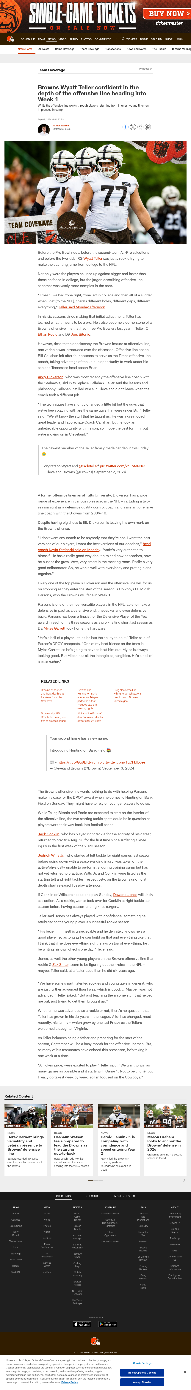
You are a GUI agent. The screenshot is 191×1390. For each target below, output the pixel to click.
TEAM (16, 1207)
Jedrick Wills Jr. (51, 855)
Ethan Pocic (47, 334)
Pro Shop (175, 1238)
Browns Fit (175, 1223)
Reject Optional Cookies (142, 1372)
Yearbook (15, 1272)
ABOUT (175, 1207)
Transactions (15, 1241)
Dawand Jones (125, 894)
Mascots (143, 1241)
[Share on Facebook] (126, 129)
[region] (95, 1372)
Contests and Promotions (143, 1216)
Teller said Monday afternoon (82, 307)
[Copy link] (148, 127)
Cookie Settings (142, 1363)
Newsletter (175, 1244)
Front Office (16, 1259)
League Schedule (109, 1241)
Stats (15, 1247)
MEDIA (47, 1207)
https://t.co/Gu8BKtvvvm (78, 762)
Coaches (15, 1219)
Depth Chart (16, 1226)
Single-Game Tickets (77, 1216)
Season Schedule (110, 1213)
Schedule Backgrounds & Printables (110, 1222)
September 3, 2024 (118, 768)
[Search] (123, 38)
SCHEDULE (110, 1207)
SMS (174, 1250)
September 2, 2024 (110, 472)
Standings (16, 1253)
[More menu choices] (115, 38)
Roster (15, 1213)
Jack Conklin (48, 834)
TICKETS (77, 1207)
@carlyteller (88, 466)
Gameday (143, 1226)
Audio (47, 1231)
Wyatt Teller (92, 258)
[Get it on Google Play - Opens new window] (107, 1326)
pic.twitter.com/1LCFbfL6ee (122, 762)
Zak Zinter (60, 964)
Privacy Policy (69, 1382)
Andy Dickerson (50, 377)
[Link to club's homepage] (10, 38)
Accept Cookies (142, 1382)
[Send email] (140, 129)
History (15, 1265)
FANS (143, 1207)
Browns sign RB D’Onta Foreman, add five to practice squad (53, 717)
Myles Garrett (54, 628)
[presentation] (185, 1181)
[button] (90, 1180)
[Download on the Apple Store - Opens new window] (82, 1324)
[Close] (185, 1372)
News (47, 1213)
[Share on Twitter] (133, 129)
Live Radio (47, 1238)
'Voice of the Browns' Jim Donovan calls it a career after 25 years (90, 717)
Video (47, 1219)
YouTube (47, 1272)
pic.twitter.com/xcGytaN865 (123, 466)
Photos (47, 1226)
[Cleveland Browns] (95, 1341)
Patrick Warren (61, 125)
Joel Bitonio (80, 334)
